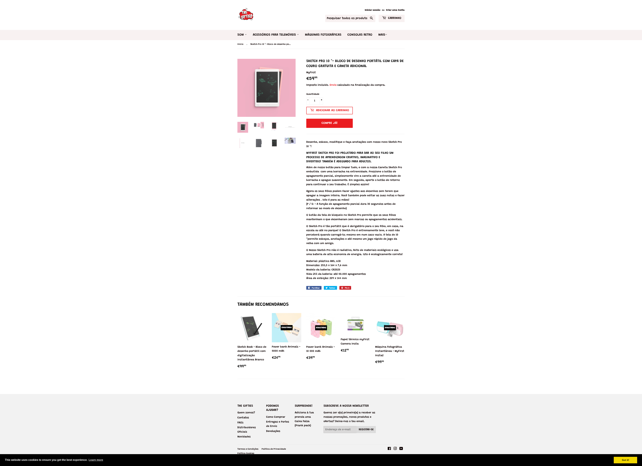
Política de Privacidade (274, 449)
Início (240, 44)
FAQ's (240, 422)
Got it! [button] (625, 460)
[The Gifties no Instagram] (395, 449)
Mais (381, 34)
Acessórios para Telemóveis (275, 34)
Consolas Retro (359, 34)
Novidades (244, 436)
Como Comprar (275, 417)
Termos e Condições (247, 449)
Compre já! (330, 123)
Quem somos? (246, 412)
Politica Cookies (245, 453)
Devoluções (273, 431)
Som (241, 34)
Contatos (243, 417)
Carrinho (394, 18)
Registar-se (366, 429)
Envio (333, 85)
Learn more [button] (96, 459)
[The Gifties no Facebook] (389, 449)
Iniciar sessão (372, 10)
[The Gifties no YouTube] (401, 449)
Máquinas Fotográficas (323, 34)
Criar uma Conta (395, 10)
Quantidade (312, 94)
